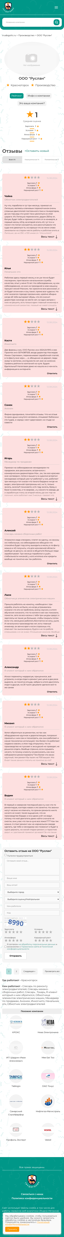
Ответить (52, 373)
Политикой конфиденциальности (27, 1223)
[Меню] (56, 7)
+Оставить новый (37, 151)
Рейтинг (16, 95)
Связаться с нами (32, 1194)
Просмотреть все (52, 971)
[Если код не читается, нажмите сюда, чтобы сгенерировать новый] (15, 922)
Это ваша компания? (32, 103)
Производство (26, 35)
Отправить (16, 955)
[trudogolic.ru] (8, 7)
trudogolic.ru (9, 35)
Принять (12, 1229)
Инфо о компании (39, 95)
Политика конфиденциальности (32, 1198)
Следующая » (29, 971)
